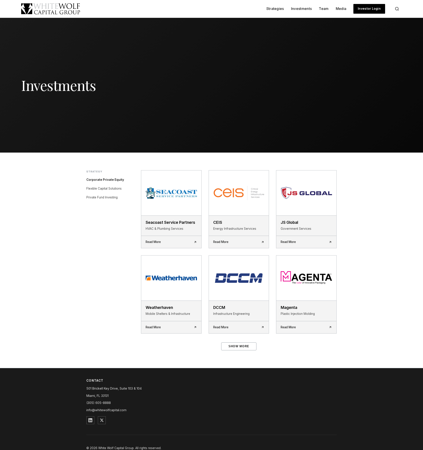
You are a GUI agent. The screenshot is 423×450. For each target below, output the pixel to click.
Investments (301, 8)
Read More (153, 242)
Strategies (275, 8)
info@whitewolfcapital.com (106, 410)
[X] (102, 420)
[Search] (397, 9)
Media (341, 8)
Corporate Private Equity (105, 179)
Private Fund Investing (102, 197)
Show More (238, 346)
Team (323, 8)
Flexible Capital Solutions (104, 188)
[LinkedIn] (90, 420)
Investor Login (369, 8)
